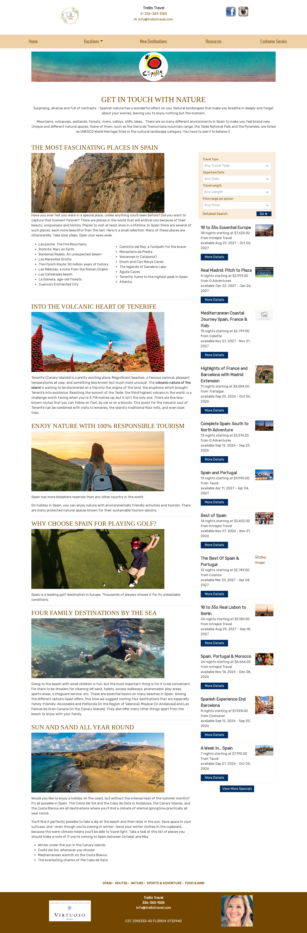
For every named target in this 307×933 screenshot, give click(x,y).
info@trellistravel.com (155, 19)
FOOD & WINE (194, 883)
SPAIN (107, 883)
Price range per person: (218, 199)
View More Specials (237, 789)
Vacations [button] (91, 41)
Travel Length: (212, 185)
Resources (213, 41)
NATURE (137, 883)
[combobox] (237, 166)
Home (33, 41)
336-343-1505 (156, 14)
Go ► (264, 214)
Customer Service (273, 41)
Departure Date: (214, 172)
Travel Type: (211, 159)
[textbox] (237, 165)
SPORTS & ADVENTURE (164, 883)
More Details (214, 257)
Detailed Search (215, 214)
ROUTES (121, 883)
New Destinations (153, 41)
